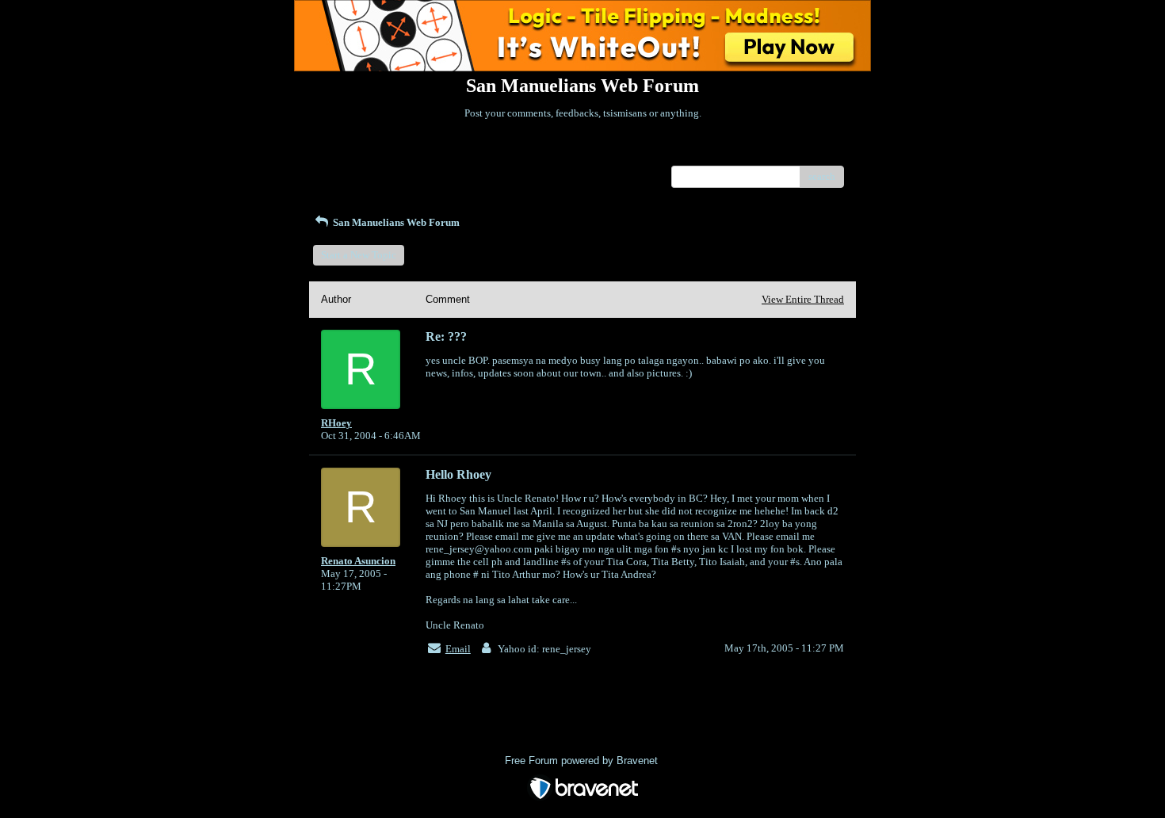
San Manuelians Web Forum (395, 222)
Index (423, 153)
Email (458, 649)
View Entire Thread (803, 299)
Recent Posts (348, 172)
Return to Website (359, 153)
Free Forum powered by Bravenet (583, 760)
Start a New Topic (358, 255)
